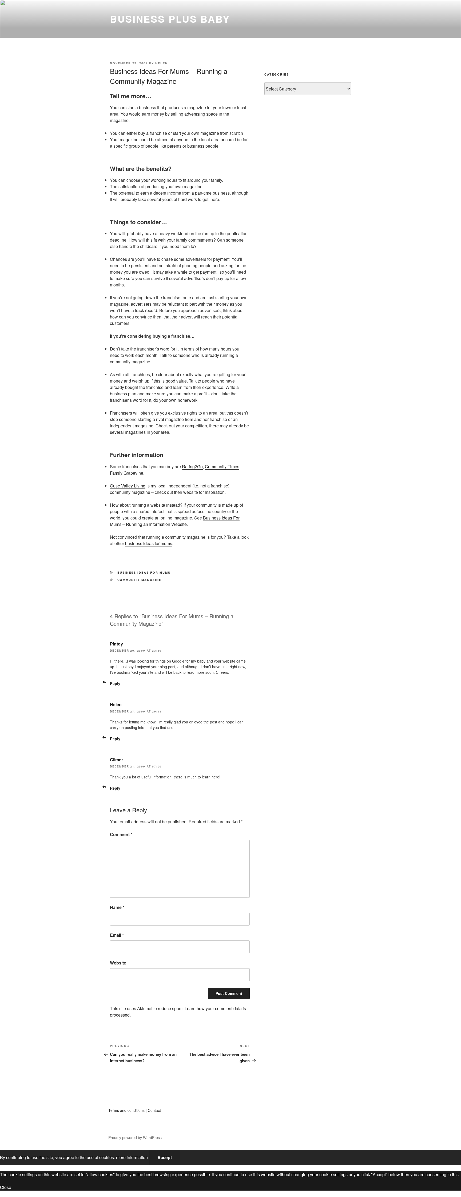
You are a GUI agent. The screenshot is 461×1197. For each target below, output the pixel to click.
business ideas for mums (148, 543)
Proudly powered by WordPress (135, 1137)
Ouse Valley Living (127, 486)
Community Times (222, 466)
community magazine (139, 580)
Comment (121, 834)
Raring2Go (192, 466)
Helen (161, 63)
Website (118, 963)
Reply (115, 683)
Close (5, 1187)
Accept (164, 1157)
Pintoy (116, 644)
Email (117, 935)
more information (132, 1157)
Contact (154, 1110)
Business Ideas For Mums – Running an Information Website (175, 521)
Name (117, 907)
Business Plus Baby (170, 19)
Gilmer (116, 760)
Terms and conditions (126, 1110)
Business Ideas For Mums (144, 572)
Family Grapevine (126, 473)
